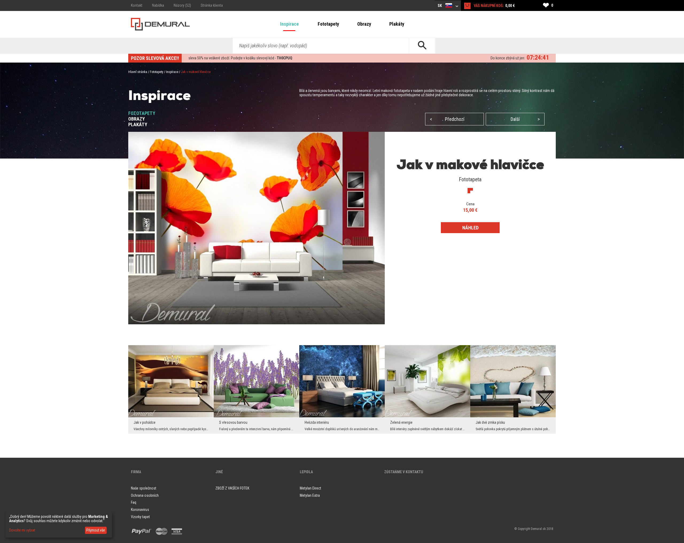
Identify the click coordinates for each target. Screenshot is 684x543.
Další (525, 119)
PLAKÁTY (137, 124)
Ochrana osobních (145, 495)
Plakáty (396, 24)
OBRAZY (136, 119)
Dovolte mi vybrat (22, 530)
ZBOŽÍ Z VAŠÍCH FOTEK (232, 488)
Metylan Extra (310, 495)
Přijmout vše (95, 530)
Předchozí (447, 119)
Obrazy (364, 24)
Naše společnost (143, 488)
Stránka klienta (212, 5)
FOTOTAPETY (141, 113)
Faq (133, 502)
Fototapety (328, 24)
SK (440, 5)
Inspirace (289, 24)
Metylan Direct (310, 488)
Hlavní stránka (137, 72)
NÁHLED (470, 227)
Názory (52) (182, 5)
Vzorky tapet (140, 517)
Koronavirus (140, 509)
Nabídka (158, 5)
